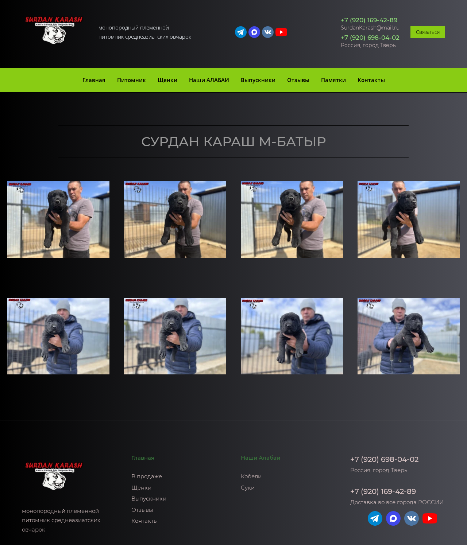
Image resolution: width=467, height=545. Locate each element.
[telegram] (241, 32)
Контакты (371, 79)
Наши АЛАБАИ (209, 79)
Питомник (131, 79)
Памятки (333, 79)
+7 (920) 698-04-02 (370, 37)
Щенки (167, 79)
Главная (93, 79)
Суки (248, 487)
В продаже (146, 476)
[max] (254, 32)
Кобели (251, 476)
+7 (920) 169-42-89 (369, 20)
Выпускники (258, 79)
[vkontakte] (268, 32)
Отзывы (298, 79)
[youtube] (281, 32)
